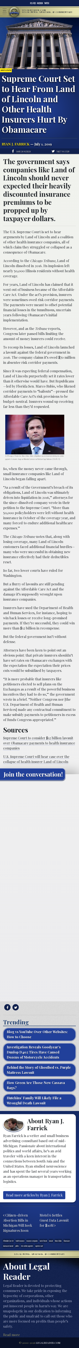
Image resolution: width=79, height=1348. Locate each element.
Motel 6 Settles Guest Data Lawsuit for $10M (54, 1220)
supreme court (39, 1246)
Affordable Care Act (8, 1240)
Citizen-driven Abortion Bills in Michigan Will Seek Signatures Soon (17, 1223)
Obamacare (67, 1240)
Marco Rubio (58, 1240)
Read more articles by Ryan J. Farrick (34, 1195)
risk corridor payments (27, 1246)
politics (17, 1246)
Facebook (40, 3)
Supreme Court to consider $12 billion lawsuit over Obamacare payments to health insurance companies (39, 743)
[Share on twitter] (15, 1007)
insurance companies (32, 1240)
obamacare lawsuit (8, 1246)
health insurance (20, 1240)
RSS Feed (33, 3)
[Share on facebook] (7, 1007)
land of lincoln (43, 1240)
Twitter (46, 3)
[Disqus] (39, 837)
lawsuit (51, 1240)
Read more (11, 1335)
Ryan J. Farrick (15, 144)
